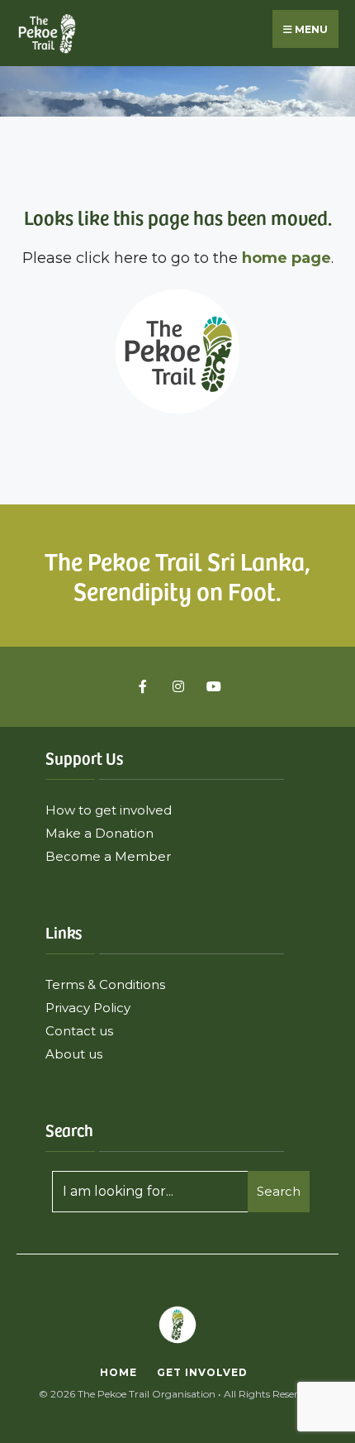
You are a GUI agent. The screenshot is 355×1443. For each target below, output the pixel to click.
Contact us (79, 1031)
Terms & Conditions (105, 984)
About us (75, 1054)
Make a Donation (99, 833)
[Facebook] (144, 686)
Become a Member (108, 856)
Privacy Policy (87, 1007)
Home (118, 1372)
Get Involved (202, 1372)
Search (279, 1191)
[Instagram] (177, 686)
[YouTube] (211, 686)
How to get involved (108, 810)
